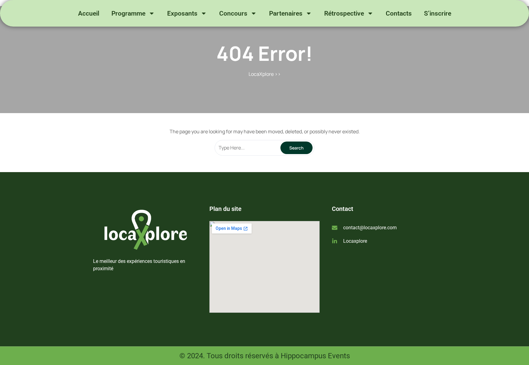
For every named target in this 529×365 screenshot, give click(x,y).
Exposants (182, 13)
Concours (233, 13)
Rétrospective (344, 13)
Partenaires (285, 13)
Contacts (399, 13)
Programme (128, 13)
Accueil (88, 13)
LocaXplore (261, 74)
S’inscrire (437, 13)
